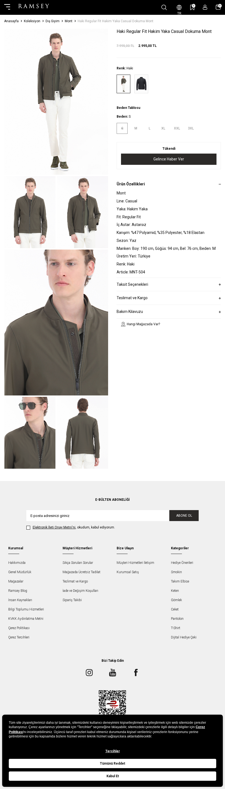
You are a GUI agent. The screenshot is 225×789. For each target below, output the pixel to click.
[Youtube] (112, 672)
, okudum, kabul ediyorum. (74, 527)
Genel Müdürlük (19, 572)
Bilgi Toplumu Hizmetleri (26, 609)
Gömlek (176, 600)
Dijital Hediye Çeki (183, 637)
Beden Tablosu (128, 108)
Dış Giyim (53, 21)
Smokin (176, 572)
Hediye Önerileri (182, 563)
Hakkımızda (17, 563)
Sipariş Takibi (72, 600)
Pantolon (177, 619)
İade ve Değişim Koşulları (80, 591)
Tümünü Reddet (112, 763)
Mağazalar (15, 581)
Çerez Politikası (19, 628)
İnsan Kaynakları (20, 600)
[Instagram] (89, 672)
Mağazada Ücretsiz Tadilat (81, 572)
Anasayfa (11, 21)
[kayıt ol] (205, 7)
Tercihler (112, 751)
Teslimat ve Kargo (75, 581)
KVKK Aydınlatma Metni (25, 619)
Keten (175, 591)
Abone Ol (184, 515)
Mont (68, 21)
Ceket (175, 609)
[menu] (7, 7)
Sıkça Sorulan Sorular (78, 563)
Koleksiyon (32, 21)
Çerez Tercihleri (18, 637)
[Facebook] (135, 672)
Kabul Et (112, 776)
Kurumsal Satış (128, 572)
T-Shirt (175, 628)
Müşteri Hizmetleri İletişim (135, 563)
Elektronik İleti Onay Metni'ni (54, 527)
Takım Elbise (180, 581)
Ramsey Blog (17, 591)
